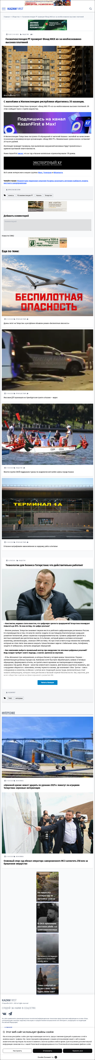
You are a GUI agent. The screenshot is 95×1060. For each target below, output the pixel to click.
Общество (16, 17)
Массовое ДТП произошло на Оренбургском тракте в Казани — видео (30, 397)
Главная (7, 17)
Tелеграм (47, 172)
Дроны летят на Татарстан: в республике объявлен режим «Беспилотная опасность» (36, 323)
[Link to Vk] (4, 1014)
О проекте (8, 1027)
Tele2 (10, 698)
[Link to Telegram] (10, 1014)
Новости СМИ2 (8, 236)
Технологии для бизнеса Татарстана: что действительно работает (44, 565)
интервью (19, 698)
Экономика (20, 781)
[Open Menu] (4, 9)
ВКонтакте (58, 172)
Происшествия (21, 319)
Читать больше (47, 682)
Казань (38, 195)
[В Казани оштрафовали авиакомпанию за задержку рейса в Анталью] (47, 508)
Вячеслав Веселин (14, 190)
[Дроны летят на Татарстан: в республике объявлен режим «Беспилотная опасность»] (47, 285)
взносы (11, 195)
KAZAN (15, 9)
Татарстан (48, 195)
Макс (40, 172)
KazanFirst (11, 692)
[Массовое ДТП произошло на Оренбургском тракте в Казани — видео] (47, 360)
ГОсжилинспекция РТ (25, 195)
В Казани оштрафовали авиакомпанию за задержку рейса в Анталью (31, 546)
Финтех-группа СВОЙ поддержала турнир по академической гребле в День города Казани (39, 472)
